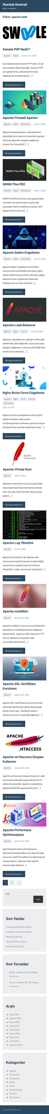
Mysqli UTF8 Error (14, 936)
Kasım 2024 (14, 1033)
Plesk (23, 399)
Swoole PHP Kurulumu (16, 941)
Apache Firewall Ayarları (20, 118)
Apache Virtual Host (17, 469)
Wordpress (25, 124)
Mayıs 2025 (14, 1022)
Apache (7, 55)
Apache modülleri (15, 611)
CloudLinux (14, 1074)
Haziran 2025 (15, 1018)
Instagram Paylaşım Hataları (19, 927)
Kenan (12, 982)
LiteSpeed (14, 1078)
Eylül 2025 (14, 1014)
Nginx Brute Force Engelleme (23, 393)
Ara (7, 893)
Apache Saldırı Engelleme (21, 252)
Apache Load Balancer (19, 325)
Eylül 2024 (14, 1041)
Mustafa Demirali (15, 4)
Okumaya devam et (13, 85)
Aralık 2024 (14, 1029)
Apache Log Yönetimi (18, 543)
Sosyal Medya (15, 1089)
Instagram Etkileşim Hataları (19, 931)
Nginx (15, 55)
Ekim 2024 (14, 1037)
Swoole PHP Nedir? (16, 49)
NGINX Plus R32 (14, 184)
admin (12, 972)
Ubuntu (24, 331)
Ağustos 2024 (16, 1044)
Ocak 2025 (14, 1026)
